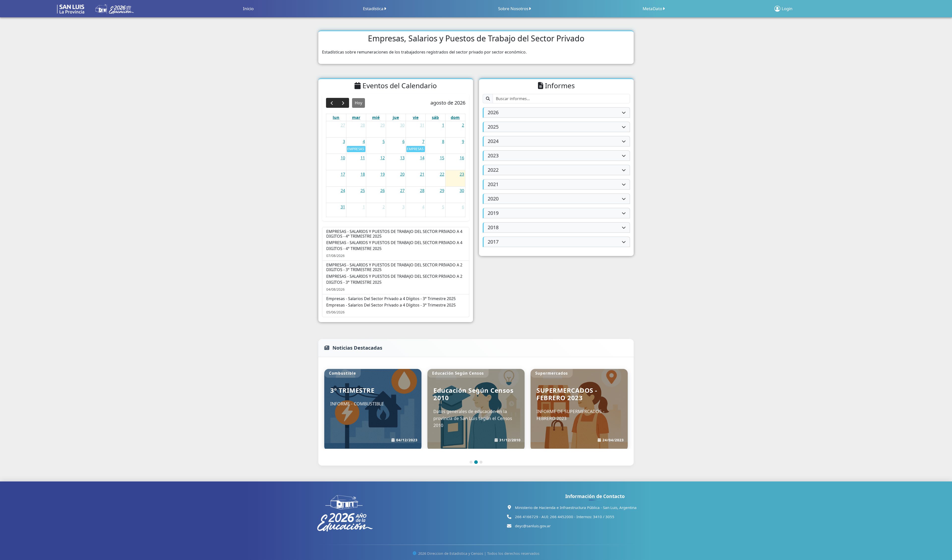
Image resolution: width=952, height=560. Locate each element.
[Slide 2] (476, 454)
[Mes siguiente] (343, 103)
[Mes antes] (332, 103)
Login (787, 8)
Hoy (358, 103)
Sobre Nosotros (513, 8)
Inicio (248, 8)
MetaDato (652, 8)
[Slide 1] (471, 454)
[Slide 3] (481, 455)
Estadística (373, 8)
